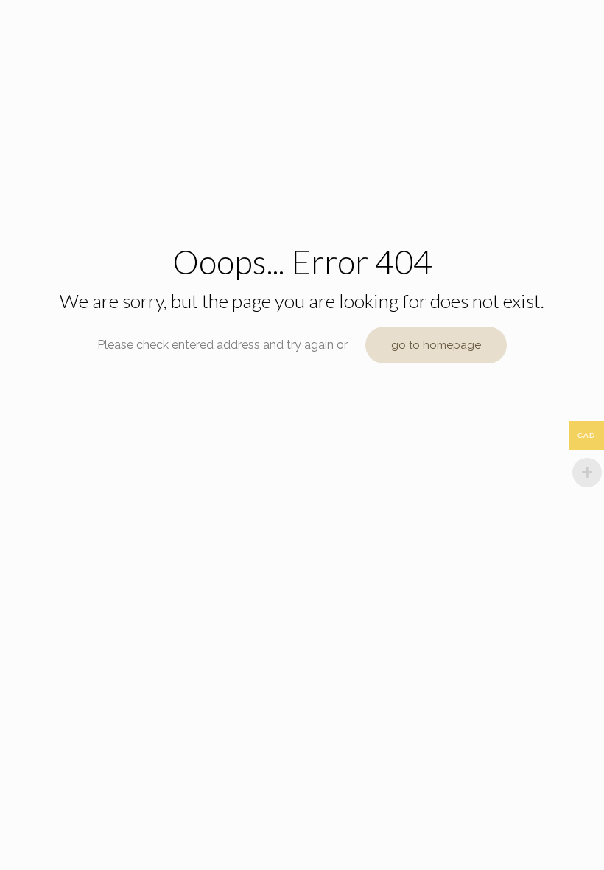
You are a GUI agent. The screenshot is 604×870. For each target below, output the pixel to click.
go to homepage (436, 345)
